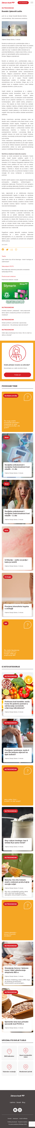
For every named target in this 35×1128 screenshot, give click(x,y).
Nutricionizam (8, 8)
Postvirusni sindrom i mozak (10, 279)
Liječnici (12, 1102)
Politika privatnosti (12, 1122)
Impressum (15, 1118)
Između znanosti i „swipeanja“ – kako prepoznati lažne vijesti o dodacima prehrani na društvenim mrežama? (16, 313)
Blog (23, 1102)
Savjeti (18, 1102)
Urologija (8, 577)
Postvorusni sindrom (9, 276)
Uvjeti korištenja (23, 1118)
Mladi (6, 437)
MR (6, 623)
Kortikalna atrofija (11, 396)
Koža (6, 530)
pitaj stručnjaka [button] (23, 2)
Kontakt (10, 1118)
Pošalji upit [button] (17, 375)
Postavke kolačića (22, 1122)
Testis (4, 256)
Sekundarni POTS (8, 266)
